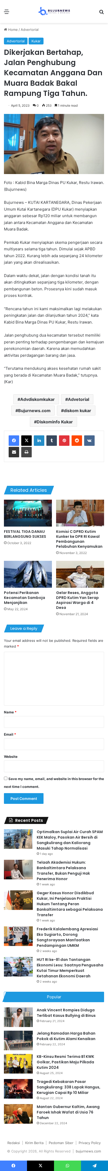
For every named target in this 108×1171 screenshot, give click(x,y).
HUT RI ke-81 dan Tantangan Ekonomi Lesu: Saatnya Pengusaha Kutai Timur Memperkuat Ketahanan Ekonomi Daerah (70, 968)
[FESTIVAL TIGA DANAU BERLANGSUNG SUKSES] (28, 513)
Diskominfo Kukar (55, 421)
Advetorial (78, 399)
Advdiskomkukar (37, 399)
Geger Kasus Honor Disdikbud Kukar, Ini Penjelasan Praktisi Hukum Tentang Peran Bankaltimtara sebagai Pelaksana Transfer (70, 904)
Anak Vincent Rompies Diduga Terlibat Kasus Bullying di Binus (66, 1012)
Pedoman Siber (61, 1143)
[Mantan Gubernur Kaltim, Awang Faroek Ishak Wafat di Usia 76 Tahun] (18, 1114)
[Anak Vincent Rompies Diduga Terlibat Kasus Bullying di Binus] (18, 1017)
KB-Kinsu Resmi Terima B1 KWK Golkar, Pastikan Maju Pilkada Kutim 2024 (65, 1062)
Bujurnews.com (34, 410)
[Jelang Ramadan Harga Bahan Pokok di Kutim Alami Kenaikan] (18, 1040)
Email (10, 734)
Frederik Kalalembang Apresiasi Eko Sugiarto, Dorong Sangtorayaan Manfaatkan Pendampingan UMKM (67, 937)
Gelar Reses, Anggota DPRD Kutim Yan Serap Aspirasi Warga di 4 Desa (77, 600)
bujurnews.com (88, 1151)
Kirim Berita (34, 1143)
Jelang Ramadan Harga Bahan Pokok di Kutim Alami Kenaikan (66, 1036)
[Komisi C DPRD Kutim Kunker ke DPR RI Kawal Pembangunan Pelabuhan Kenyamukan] (80, 513)
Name (10, 712)
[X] (26, 440)
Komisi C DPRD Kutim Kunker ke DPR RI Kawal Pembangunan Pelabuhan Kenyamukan (79, 539)
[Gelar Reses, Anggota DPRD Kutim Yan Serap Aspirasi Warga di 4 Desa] (80, 574)
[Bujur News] (54, 11)
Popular (54, 996)
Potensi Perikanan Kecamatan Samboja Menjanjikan (24, 597)
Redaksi (13, 1143)
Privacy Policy (90, 1143)
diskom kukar (77, 410)
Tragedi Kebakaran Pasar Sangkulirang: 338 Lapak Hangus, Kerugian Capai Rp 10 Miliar (68, 1087)
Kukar (36, 41)
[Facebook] (14, 440)
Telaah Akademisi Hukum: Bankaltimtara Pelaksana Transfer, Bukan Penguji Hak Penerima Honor (63, 870)
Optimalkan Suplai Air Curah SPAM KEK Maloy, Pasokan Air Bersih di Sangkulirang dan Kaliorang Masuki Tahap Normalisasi (70, 840)
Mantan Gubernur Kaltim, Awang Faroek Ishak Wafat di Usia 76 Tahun (68, 1112)
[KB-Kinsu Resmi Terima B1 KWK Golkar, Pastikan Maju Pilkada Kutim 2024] (18, 1064)
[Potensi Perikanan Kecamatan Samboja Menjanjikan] (28, 574)
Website (11, 756)
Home (12, 29)
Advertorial (30, 29)
